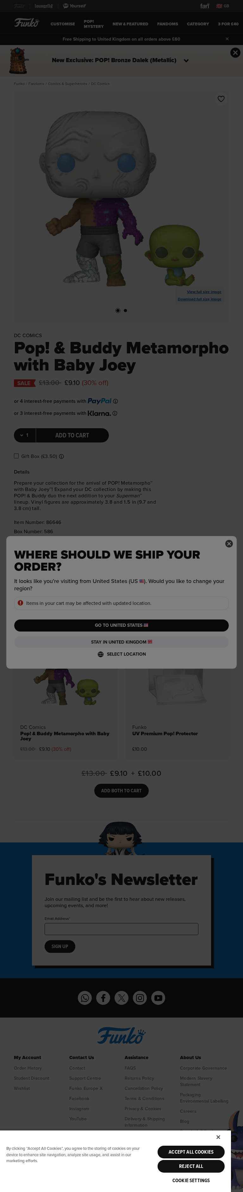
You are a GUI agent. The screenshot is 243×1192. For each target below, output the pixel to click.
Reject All (191, 1166)
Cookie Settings (191, 1180)
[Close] (218, 1137)
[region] (115, 1161)
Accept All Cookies (191, 1152)
